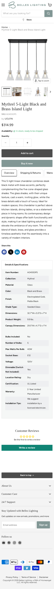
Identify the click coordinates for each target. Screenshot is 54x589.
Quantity (5, 136)
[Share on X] (10, 252)
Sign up (43, 524)
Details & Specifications (16, 264)
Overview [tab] (9, 172)
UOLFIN (9, 118)
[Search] (48, 13)
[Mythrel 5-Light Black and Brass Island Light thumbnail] (17, 91)
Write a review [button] (27, 447)
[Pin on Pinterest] (23, 252)
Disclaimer (43, 577)
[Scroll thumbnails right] (49, 91)
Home (5, 27)
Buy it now (27, 163)
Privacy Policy (12, 577)
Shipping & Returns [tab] (30, 172)
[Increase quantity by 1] (28, 143)
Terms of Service (28, 577)
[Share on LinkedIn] (17, 252)
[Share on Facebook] (4, 252)
